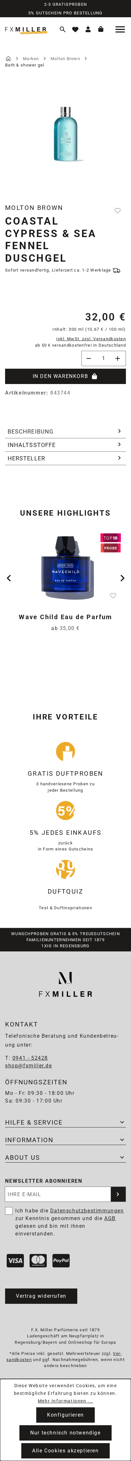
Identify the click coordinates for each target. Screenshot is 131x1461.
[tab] (65, 431)
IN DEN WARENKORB (60, 376)
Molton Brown (34, 207)
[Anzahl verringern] (89, 358)
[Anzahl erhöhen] (118, 358)
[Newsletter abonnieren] (118, 1194)
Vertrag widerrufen (41, 1296)
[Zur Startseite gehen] (28, 29)
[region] (65, 140)
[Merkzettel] (75, 29)
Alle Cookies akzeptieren (65, 1451)
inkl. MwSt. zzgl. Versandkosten (91, 338)
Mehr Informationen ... (65, 1400)
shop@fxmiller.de (28, 1066)
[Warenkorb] (100, 29)
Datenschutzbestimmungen (87, 1211)
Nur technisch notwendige (65, 1433)
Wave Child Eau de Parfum (65, 617)
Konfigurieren (65, 1415)
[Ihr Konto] (88, 29)
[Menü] (120, 29)
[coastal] (65, 129)
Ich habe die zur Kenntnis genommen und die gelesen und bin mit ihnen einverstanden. (69, 1222)
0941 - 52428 (30, 1058)
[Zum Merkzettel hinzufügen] (118, 210)
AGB (110, 1218)
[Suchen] (62, 29)
